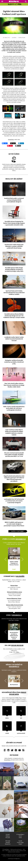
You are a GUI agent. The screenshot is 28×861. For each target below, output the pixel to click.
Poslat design (20, 842)
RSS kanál (7, 841)
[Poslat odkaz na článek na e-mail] (18, 146)
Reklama (8, 836)
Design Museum (17, 645)
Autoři (20, 836)
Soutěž (20, 841)
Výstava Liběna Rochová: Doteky (14, 605)
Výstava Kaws (14, 585)
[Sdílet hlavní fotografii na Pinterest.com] (10, 146)
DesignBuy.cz (21, 539)
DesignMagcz (7, 760)
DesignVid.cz (11, 139)
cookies (4, 856)
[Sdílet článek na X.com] (13, 143)
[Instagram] (8, 750)
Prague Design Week (17, 693)
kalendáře (20, 576)
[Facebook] (4, 750)
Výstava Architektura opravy (14, 592)
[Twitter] (12, 750)
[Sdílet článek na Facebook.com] (5, 143)
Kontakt (8, 834)
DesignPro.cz (14, 666)
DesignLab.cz (17, 858)
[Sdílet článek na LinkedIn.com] (21, 143)
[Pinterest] (15, 750)
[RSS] (23, 750)
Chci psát (8, 837)
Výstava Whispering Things (14, 598)
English (20, 844)
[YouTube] (19, 750)
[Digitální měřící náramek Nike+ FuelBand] (14, 25)
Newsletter (7, 844)
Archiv (20, 837)
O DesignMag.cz (20, 834)
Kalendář (8, 842)
